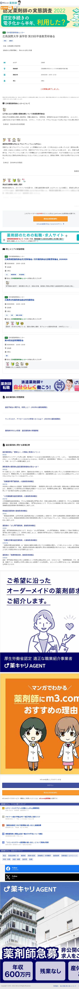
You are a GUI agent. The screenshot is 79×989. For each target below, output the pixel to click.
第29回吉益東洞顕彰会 (14, 340)
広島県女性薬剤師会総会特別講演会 (19, 300)
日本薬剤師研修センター (15, 32)
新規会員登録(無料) (50, 219)
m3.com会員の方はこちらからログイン (49, 224)
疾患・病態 (16, 859)
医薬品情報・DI (13, 855)
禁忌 (4, 855)
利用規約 (55, 986)
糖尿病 (23, 855)
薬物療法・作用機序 (44, 855)
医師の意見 (31, 855)
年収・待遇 (6, 859)
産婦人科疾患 (19, 315)
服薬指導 (56, 855)
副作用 (25, 859)
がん (7, 274)
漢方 (7, 355)
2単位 (5, 40)
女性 (12, 315)
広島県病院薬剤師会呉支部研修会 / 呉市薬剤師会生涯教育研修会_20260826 (36, 259)
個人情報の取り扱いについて (68, 986)
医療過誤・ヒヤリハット (69, 855)
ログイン (17, 8)
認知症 (11, 40)
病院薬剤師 (13, 274)
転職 (30, 859)
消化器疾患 (21, 274)
